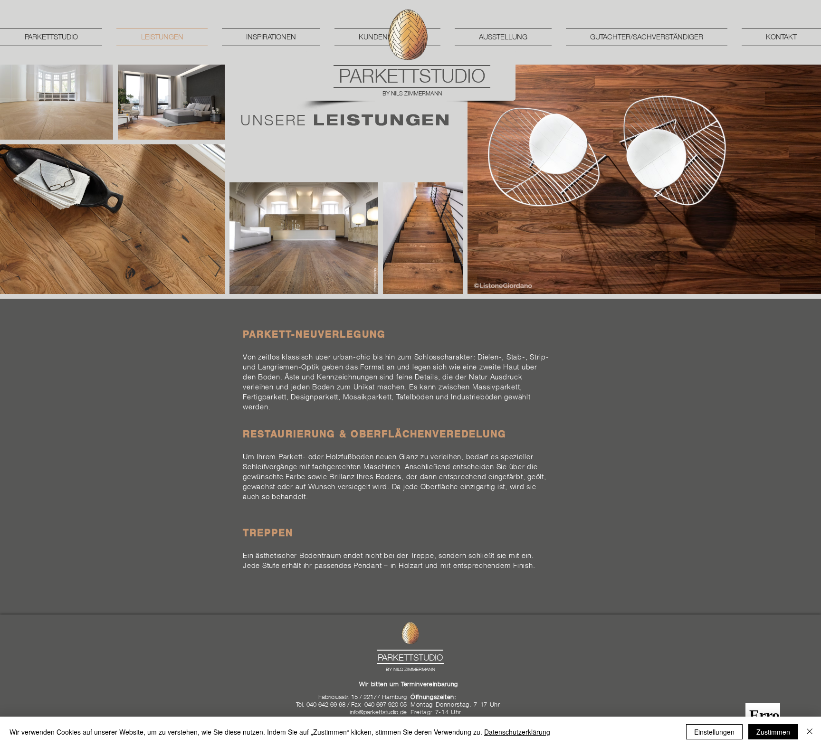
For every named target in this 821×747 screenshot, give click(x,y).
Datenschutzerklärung (517, 732)
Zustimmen (773, 732)
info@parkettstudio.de (378, 712)
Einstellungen (714, 732)
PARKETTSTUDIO (412, 75)
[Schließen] (809, 731)
